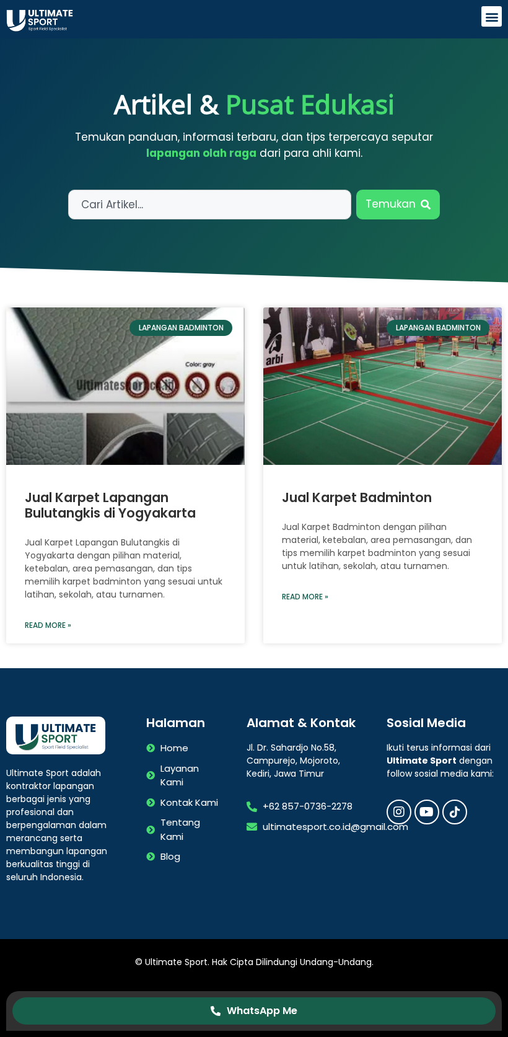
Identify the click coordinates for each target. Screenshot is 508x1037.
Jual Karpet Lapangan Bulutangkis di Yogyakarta (110, 505)
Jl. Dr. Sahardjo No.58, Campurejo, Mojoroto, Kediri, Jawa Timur (293, 760)
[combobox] (209, 204)
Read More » (48, 625)
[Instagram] (399, 812)
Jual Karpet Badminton (357, 497)
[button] (491, 16)
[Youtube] (426, 812)
